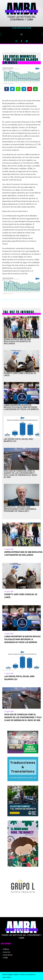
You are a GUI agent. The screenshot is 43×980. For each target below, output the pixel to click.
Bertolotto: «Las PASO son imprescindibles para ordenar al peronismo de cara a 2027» (20, 508)
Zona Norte (6, 955)
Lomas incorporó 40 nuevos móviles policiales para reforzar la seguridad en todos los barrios (21, 407)
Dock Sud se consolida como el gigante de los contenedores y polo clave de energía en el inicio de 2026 (20, 473)
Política (5, 949)
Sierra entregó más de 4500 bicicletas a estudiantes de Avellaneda (17, 341)
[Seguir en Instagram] (26, 41)
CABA (4, 958)
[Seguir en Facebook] (21, 41)
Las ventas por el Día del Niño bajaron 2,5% (18, 440)
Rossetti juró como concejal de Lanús (20, 374)
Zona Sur (5, 952)
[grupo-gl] (22, 901)
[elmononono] (22, 866)
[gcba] (22, 816)
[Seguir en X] (16, 41)
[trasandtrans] (22, 781)
